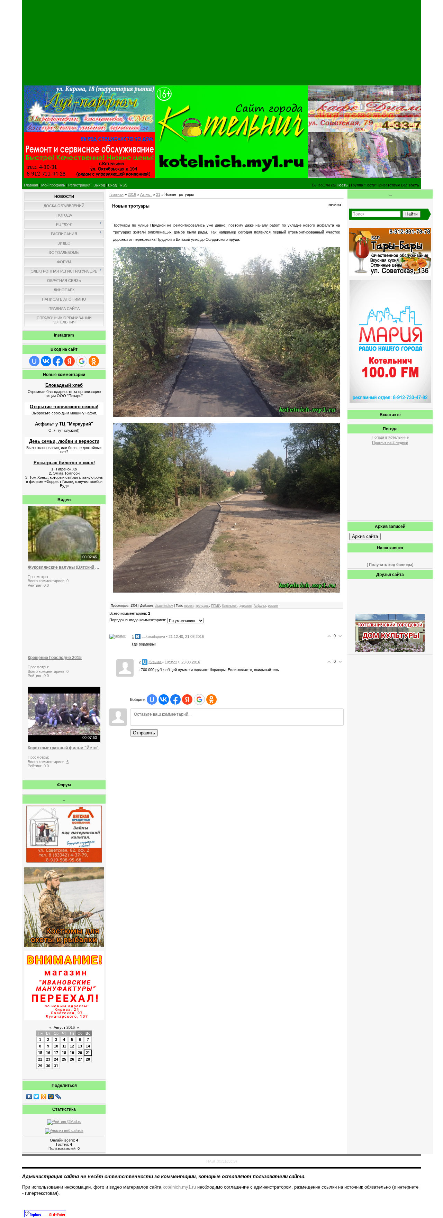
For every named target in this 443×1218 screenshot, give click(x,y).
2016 (132, 194)
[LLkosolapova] (117, 636)
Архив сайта (365, 536)
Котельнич (229, 605)
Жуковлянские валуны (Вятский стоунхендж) (64, 567)
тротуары (202, 605)
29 (40, 1066)
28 (88, 1059)
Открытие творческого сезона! (64, 406)
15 (40, 1053)
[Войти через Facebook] (58, 361)
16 (48, 1053)
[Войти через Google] (81, 361)
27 (80, 1059)
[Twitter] (36, 1096)
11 (64, 1046)
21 (88, 1053)
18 (64, 1053)
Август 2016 (64, 1027)
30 (48, 1066)
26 (72, 1059)
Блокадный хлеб (64, 385)
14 (88, 1046)
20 (80, 1053)
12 (72, 1046)
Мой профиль (53, 185)
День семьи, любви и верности (64, 441)
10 (56, 1046)
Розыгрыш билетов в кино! (64, 462)
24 (56, 1059)
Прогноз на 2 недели (390, 442)
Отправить (144, 732)
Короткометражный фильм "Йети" (63, 747)
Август (146, 194)
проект (188, 605)
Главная (31, 185)
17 (56, 1053)
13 (80, 1046)
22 (40, 1059)
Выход (99, 185)
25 (64, 1059)
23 (48, 1059)
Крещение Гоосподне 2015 (55, 657)
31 (56, 1066)
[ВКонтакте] (29, 1096)
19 (72, 1053)
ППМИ (215, 605)
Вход (112, 185)
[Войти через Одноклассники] (94, 361)
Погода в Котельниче (390, 437)
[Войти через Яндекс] (69, 361)
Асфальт (260, 605)
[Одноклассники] (43, 1096)
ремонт (273, 605)
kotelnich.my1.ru (179, 1187)
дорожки (245, 605)
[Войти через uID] (34, 361)
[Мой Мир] (51, 1096)
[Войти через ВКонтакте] (46, 361)
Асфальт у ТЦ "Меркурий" (64, 424)
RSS (123, 185)
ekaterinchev (164, 605)
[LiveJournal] (58, 1096)
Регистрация (79, 185)
